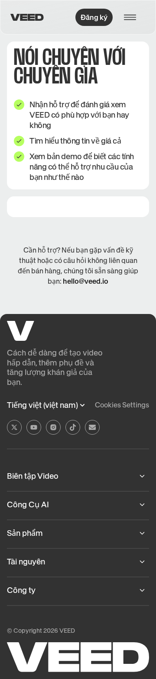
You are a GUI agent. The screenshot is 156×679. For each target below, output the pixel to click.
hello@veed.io (85, 281)
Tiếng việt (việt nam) (42, 405)
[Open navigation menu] (133, 17)
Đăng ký (94, 17)
